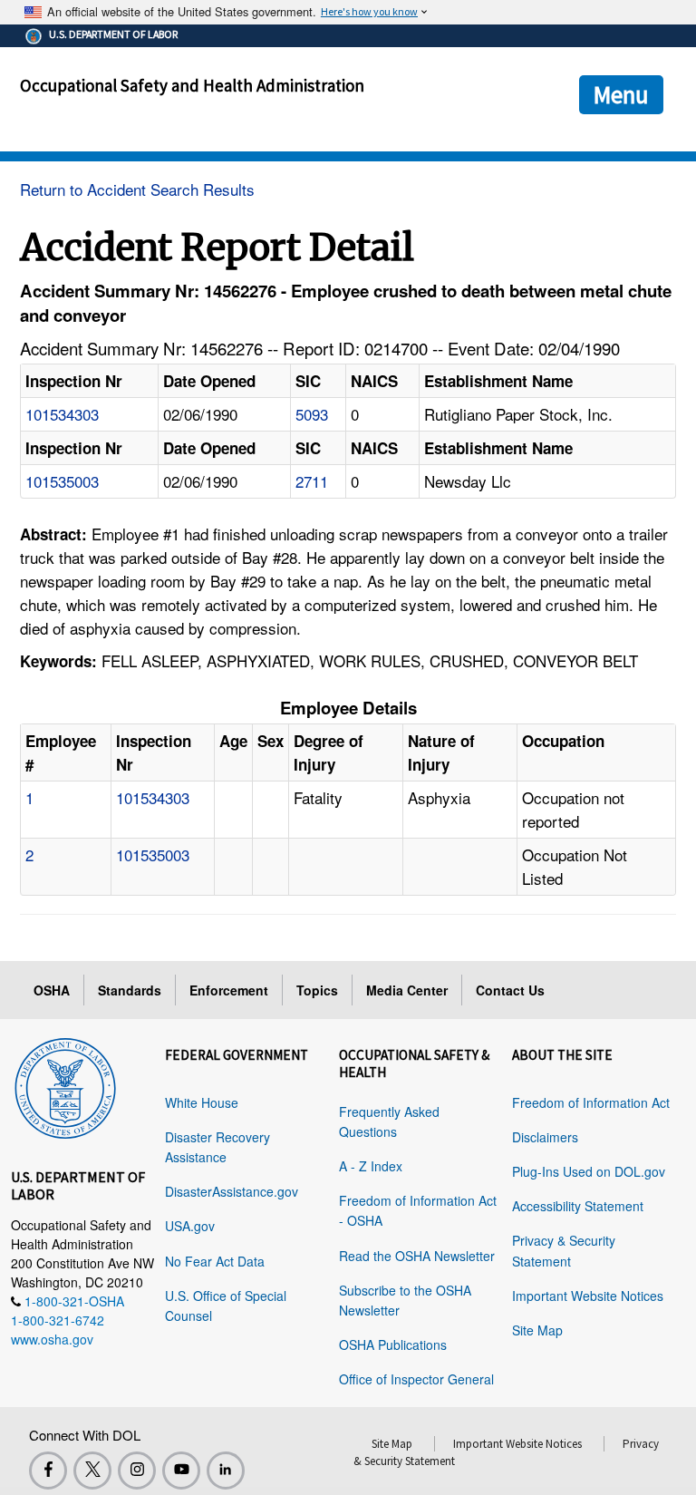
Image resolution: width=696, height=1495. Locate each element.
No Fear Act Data (215, 1261)
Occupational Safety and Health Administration (192, 85)
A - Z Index (370, 1166)
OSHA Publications (393, 1344)
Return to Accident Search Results (137, 189)
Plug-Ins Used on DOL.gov (588, 1171)
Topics (317, 990)
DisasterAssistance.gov (231, 1191)
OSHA (52, 990)
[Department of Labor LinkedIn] (226, 1470)
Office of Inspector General (416, 1379)
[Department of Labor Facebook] (48, 1470)
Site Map (537, 1330)
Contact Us (510, 990)
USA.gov (190, 1226)
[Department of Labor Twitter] (92, 1470)
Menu (621, 94)
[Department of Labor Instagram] (137, 1470)
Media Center (407, 990)
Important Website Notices (587, 1295)
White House (201, 1102)
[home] (65, 1085)
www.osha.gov (52, 1339)
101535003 (62, 481)
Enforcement (228, 990)
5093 (311, 414)
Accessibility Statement (577, 1206)
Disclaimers (545, 1137)
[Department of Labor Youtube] (181, 1470)
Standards (129, 990)
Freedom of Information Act (591, 1102)
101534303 (62, 414)
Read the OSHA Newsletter (417, 1256)
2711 (311, 481)
